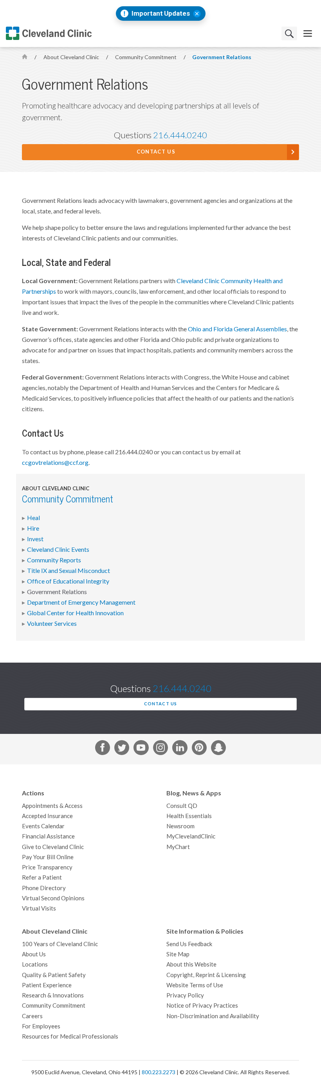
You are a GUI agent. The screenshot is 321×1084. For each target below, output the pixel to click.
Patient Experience (47, 985)
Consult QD (181, 805)
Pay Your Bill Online (48, 857)
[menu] (307, 33)
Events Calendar (43, 826)
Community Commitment (146, 57)
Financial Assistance (48, 836)
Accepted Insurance (47, 816)
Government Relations (221, 57)
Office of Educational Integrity (68, 581)
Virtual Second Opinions (53, 898)
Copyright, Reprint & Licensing (206, 975)
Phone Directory (44, 888)
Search (289, 33)
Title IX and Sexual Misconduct (68, 571)
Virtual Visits (39, 908)
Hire (33, 528)
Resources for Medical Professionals (70, 1036)
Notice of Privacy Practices (202, 1005)
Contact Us (156, 151)
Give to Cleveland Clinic (53, 847)
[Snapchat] (218, 749)
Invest (35, 539)
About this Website (191, 964)
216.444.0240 (180, 135)
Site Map (177, 954)
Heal (33, 518)
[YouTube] (140, 749)
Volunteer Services (52, 623)
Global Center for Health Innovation (75, 613)
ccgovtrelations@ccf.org (55, 462)
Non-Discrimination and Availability (212, 1016)
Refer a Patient (42, 877)
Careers (32, 1016)
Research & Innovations (53, 995)
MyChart (178, 847)
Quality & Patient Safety (54, 975)
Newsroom (180, 826)
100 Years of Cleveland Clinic (60, 944)
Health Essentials (189, 816)
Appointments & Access (52, 805)
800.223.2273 (158, 1072)
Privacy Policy (185, 995)
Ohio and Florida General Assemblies (237, 329)
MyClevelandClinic (190, 836)
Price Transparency (47, 867)
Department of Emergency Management (81, 602)
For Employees (41, 1026)
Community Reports (54, 560)
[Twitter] (121, 749)
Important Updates (161, 13)
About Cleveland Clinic (71, 57)
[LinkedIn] (179, 749)
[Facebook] (102, 749)
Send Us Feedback (189, 944)
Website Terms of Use (194, 985)
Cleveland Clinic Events (58, 549)
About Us (34, 954)
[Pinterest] (199, 749)
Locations (35, 964)
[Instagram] (160, 749)
